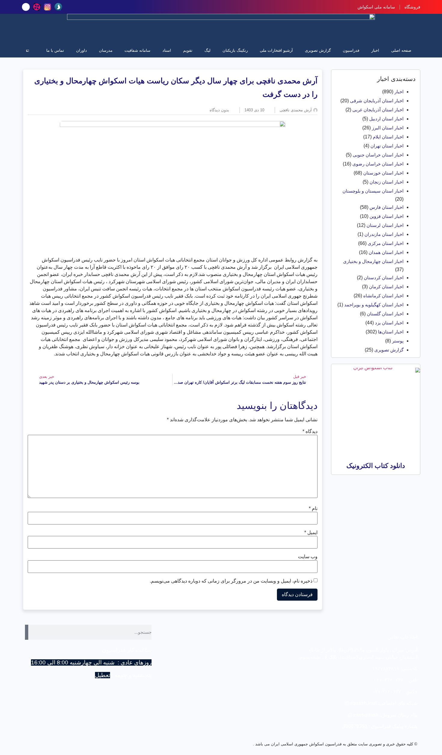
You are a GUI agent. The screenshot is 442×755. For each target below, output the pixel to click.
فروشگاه (412, 7)
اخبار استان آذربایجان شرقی (377, 100)
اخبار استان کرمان (386, 286)
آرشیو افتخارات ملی (276, 50)
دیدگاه (310, 431)
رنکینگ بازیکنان (235, 50)
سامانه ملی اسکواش (376, 7)
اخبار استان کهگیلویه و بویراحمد (374, 304)
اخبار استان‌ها (391, 331)
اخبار (375, 50)
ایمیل (311, 532)
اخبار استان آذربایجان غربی (378, 109)
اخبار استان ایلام (388, 136)
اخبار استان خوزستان (383, 172)
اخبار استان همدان (386, 252)
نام (313, 508)
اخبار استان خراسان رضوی (378, 163)
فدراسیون (351, 50)
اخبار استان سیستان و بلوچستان (373, 190)
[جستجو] (27, 632)
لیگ (207, 50)
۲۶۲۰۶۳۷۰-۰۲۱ (388, 691)
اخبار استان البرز (388, 127)
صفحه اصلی (401, 50)
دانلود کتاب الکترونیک (375, 465)
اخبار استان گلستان (385, 313)
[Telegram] (26, 7)
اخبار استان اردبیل (386, 118)
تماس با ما (55, 50)
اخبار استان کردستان (384, 277)
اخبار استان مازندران (384, 234)
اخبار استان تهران (387, 145)
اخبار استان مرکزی (386, 243)
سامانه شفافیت (137, 50)
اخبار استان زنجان (387, 181)
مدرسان (105, 50)
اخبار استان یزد (389, 322)
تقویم (187, 50)
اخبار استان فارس (387, 207)
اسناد (166, 50)
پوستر (398, 340)
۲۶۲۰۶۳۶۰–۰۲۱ (390, 679)
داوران (81, 50)
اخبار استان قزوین (387, 216)
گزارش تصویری (318, 50)
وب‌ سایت (308, 556)
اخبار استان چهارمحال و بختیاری (373, 261)
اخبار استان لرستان (385, 225)
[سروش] (58, 7)
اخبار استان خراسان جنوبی (378, 154)
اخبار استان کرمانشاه (383, 295)
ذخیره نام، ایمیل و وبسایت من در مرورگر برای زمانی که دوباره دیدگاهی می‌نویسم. (231, 581)
